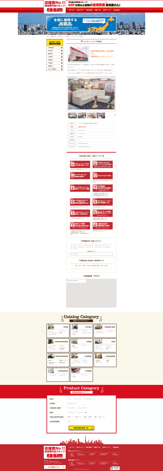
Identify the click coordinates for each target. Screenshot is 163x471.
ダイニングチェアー (82, 407)
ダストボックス (62, 347)
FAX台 (73, 334)
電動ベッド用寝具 (88, 416)
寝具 (107, 349)
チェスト (85, 360)
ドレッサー (85, 362)
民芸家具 (98, 360)
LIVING (79, 453)
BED (72, 454)
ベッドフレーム (99, 345)
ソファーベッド (62, 331)
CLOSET (92, 454)
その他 (73, 376)
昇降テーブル (78, 416)
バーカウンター (99, 331)
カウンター (51, 347)
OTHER (72, 455)
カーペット (85, 375)
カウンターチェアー (100, 332)
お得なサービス (106, 447)
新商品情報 (89, 447)
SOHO (114, 453)
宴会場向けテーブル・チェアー (52, 363)
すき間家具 (61, 349)
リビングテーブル (52, 334)
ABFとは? (71, 447)
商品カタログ (80, 447)
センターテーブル (71, 403)
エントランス (62, 375)
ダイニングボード (52, 345)
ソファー (51, 331)
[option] (91, 94)
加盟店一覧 (97, 447)
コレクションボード (87, 332)
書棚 (73, 345)
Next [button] (115, 114)
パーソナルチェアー (53, 332)
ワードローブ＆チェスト (76, 363)
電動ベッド (51, 360)
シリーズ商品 (75, 331)
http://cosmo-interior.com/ (83, 143)
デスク (84, 345)
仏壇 (107, 362)
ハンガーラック (75, 360)
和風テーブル (99, 362)
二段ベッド (109, 347)
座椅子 (60, 332)
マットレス (109, 345)
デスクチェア (75, 347)
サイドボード (75, 332)
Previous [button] (67, 114)
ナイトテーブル (99, 349)
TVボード (85, 331)
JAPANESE (103, 454)
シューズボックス (52, 375)
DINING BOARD (104, 453)
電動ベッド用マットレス (100, 416)
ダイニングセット (110, 331)
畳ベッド (98, 347)
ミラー (73, 375)
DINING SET (93, 453)
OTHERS (73, 465)
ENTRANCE (116, 454)
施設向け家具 (62, 362)
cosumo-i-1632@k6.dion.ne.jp (84, 146)
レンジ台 (61, 345)
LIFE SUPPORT (81, 454)
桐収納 (108, 360)
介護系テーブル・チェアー (63, 361)
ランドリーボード (52, 349)
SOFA (72, 453)
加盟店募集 (116, 447)
